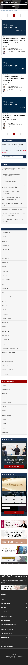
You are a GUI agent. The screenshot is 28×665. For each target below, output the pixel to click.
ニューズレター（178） (7, 374)
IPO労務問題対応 (6, 432)
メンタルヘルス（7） (7, 344)
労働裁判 (4, 423)
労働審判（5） (5, 365)
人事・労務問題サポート (6, 633)
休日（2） (4, 292)
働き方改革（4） (6, 339)
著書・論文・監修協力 (6, 603)
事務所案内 (3, 594)
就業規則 (4, 428)
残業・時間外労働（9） (7, 254)
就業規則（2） (5, 236)
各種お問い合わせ (5, 611)
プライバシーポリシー (14, 654)
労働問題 (4, 385)
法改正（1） (5, 241)
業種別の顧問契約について (7, 629)
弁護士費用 (3, 607)
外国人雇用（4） (6, 249)
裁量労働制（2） (6, 258)
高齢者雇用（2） (6, 331)
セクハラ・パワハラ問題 (7, 398)
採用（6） (4, 284)
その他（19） (5, 271)
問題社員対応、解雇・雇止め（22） (10, 352)
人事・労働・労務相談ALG (7, 646)
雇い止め (4, 406)
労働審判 (4, 419)
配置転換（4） (5, 266)
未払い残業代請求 (6, 389)
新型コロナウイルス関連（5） (8, 369)
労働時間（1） (5, 262)
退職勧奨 (4, 410)
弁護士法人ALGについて (6, 616)
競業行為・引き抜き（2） (8, 318)
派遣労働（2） (5, 326)
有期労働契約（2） (6, 232)
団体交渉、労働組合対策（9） (8, 361)
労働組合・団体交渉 (6, 402)
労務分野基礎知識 (5, 637)
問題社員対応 (5, 393)
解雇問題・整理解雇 (6, 415)
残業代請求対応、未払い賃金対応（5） (10, 348)
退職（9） (4, 301)
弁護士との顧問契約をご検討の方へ (9, 624)
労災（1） (4, 309)
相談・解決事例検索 (5, 620)
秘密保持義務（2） (6, 314)
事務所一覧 (3, 599)
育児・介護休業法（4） (7, 279)
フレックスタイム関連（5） (8, 296)
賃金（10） (4, 275)
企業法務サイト (4, 641)
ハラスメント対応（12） (7, 356)
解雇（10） (4, 305)
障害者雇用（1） (6, 335)
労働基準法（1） (6, 245)
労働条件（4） (5, 288)
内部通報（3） (5, 322)
